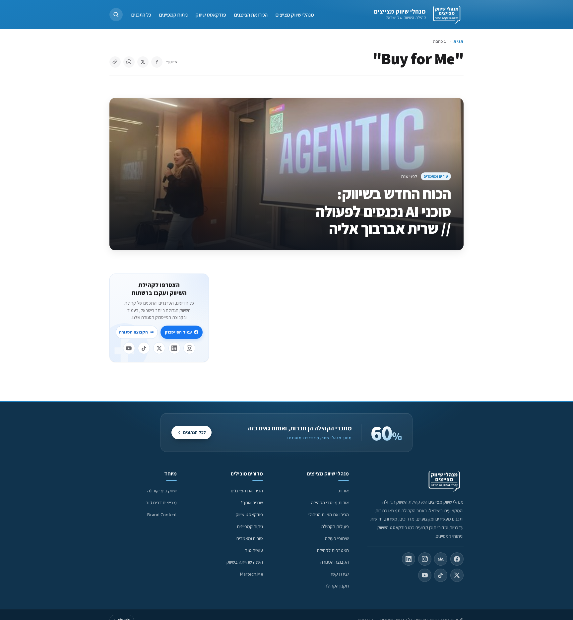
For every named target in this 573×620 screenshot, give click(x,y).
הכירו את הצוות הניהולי (328, 514)
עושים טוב (254, 550)
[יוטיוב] (129, 348)
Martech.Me (251, 574)
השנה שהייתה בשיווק (244, 562)
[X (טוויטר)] (457, 575)
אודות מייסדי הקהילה (330, 502)
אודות (344, 490)
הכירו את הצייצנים (251, 14)
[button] (116, 14)
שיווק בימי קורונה (162, 490)
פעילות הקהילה (335, 526)
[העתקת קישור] (115, 62)
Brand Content (162, 514)
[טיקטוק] (144, 348)
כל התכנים (141, 14)
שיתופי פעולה (337, 538)
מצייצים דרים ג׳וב (161, 502)
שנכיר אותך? (252, 502)
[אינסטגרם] (189, 348)
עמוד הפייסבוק (178, 332)
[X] (159, 348)
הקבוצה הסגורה (133, 332)
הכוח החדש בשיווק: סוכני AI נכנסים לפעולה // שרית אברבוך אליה (383, 211)
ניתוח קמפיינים (173, 14)
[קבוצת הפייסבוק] (440, 559)
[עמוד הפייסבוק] (457, 559)
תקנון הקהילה (337, 586)
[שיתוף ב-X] (143, 62)
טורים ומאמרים (435, 176)
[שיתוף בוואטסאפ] (129, 62)
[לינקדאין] (174, 348)
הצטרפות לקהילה (333, 550)
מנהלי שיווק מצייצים (400, 11)
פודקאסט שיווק (211, 14)
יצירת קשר (339, 574)
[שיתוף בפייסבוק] (156, 62)
